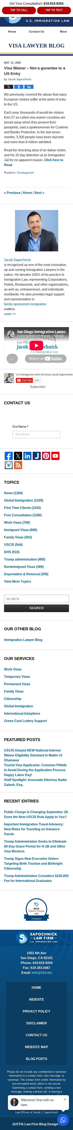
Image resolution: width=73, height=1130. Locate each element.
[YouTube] (55, 456)
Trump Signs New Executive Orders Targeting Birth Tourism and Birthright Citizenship (33, 863)
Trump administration (24, 559)
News (13, 493)
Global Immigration (23, 500)
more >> (10, 314)
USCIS (13, 544)
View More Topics (17, 581)
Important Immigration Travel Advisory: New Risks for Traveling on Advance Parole (34, 829)
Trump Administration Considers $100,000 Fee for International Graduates (36, 878)
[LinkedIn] (27, 456)
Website (36, 999)
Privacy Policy (36, 1011)
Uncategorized (25, 172)
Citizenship (12, 699)
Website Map (36, 1047)
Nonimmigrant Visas (24, 566)
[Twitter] (18, 456)
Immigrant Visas (20, 530)
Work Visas (17, 522)
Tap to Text (54, 10)
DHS (11, 552)
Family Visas (18, 537)
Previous (12, 192)
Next (39, 192)
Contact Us (36, 31)
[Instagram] (8, 465)
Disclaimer (36, 1023)
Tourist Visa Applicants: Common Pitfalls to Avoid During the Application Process (35, 767)
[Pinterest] (46, 456)
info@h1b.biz (42, 972)
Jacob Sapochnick (17, 260)
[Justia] (36, 456)
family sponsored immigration (25, 304)
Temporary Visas (17, 676)
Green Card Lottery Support (25, 721)
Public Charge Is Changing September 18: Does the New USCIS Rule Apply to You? (36, 814)
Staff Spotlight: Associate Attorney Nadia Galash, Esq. (35, 782)
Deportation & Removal (26, 574)
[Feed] (18, 465)
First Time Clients (22, 508)
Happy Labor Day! (18, 775)
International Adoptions (22, 713)
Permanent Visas (17, 684)
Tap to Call (19, 10)
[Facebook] (8, 456)
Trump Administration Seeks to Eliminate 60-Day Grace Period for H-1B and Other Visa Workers (35, 846)
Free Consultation (23, 515)
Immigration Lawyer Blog (23, 640)
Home (12, 31)
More (63, 31)
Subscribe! (37, 387)
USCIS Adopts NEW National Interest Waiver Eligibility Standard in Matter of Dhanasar (33, 755)
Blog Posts (36, 1059)
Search (36, 608)
